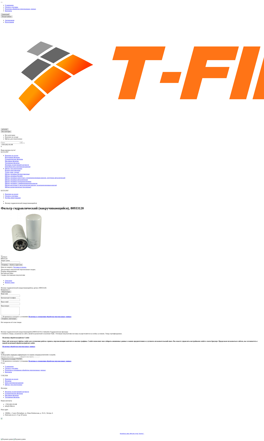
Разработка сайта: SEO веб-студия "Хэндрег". (132, 433)
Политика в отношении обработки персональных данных (25, 370)
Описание (8, 281)
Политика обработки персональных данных (20, 9)
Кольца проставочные (12, 170)
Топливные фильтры (12, 163)
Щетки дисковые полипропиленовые (18, 181)
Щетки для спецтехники (13, 168)
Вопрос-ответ (10, 282)
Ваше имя (4, 294)
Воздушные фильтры (12, 157)
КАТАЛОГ (5, 129)
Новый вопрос (6, 292)
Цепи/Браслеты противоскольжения (17, 167)
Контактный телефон (8, 298)
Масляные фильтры (12, 161)
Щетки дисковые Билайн (14, 176)
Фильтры (8, 381)
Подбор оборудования (13, 198)
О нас (3, 363)
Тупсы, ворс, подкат (12, 172)
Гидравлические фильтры (14, 159)
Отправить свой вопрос (9, 318)
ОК (3, 353)
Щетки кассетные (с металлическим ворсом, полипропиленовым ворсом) (31, 185)
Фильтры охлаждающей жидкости (17, 165)
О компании (9, 5)
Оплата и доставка (11, 7)
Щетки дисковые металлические (16, 180)
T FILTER (4, 375)
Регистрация (9, 22)
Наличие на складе (11, 155)
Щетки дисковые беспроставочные (17, 174)
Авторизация (9, 20)
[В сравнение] (1, 255)
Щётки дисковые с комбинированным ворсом (21, 183)
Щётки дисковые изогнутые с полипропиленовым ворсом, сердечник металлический (35, 178)
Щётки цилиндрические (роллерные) (18, 187)
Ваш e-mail (4, 302)
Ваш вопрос (5, 306)
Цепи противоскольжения (14, 383)
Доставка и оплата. (20, 267)
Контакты (8, 11)
